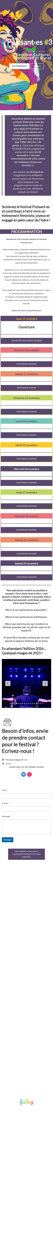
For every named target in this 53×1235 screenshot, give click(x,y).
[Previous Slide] (7, 683)
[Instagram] (29, 774)
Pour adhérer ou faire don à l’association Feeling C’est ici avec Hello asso (26, 854)
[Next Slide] (45, 683)
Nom (5, 790)
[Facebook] (23, 774)
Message (6, 816)
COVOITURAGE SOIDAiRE (26, 388)
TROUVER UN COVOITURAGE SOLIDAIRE (26, 341)
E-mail (5, 803)
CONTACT (37, 66)
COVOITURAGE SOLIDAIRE (26, 364)
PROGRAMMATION (19, 66)
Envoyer (7, 839)
